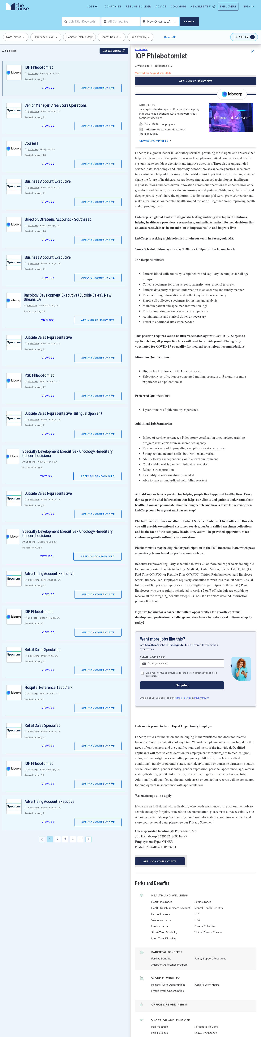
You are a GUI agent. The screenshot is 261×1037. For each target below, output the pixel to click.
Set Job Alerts (112, 50)
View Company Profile (153, 140)
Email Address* (153, 657)
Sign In (249, 6)
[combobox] (85, 21)
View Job (48, 87)
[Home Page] (17, 7)
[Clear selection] (175, 22)
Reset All (170, 37)
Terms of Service (182, 698)
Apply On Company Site (98, 88)
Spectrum (33, 111)
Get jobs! (182, 685)
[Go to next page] (88, 839)
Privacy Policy (201, 698)
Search (189, 21)
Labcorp (33, 73)
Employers (228, 6)
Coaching (178, 6)
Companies (113, 6)
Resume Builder (138, 6)
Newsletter (201, 6)
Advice (161, 6)
